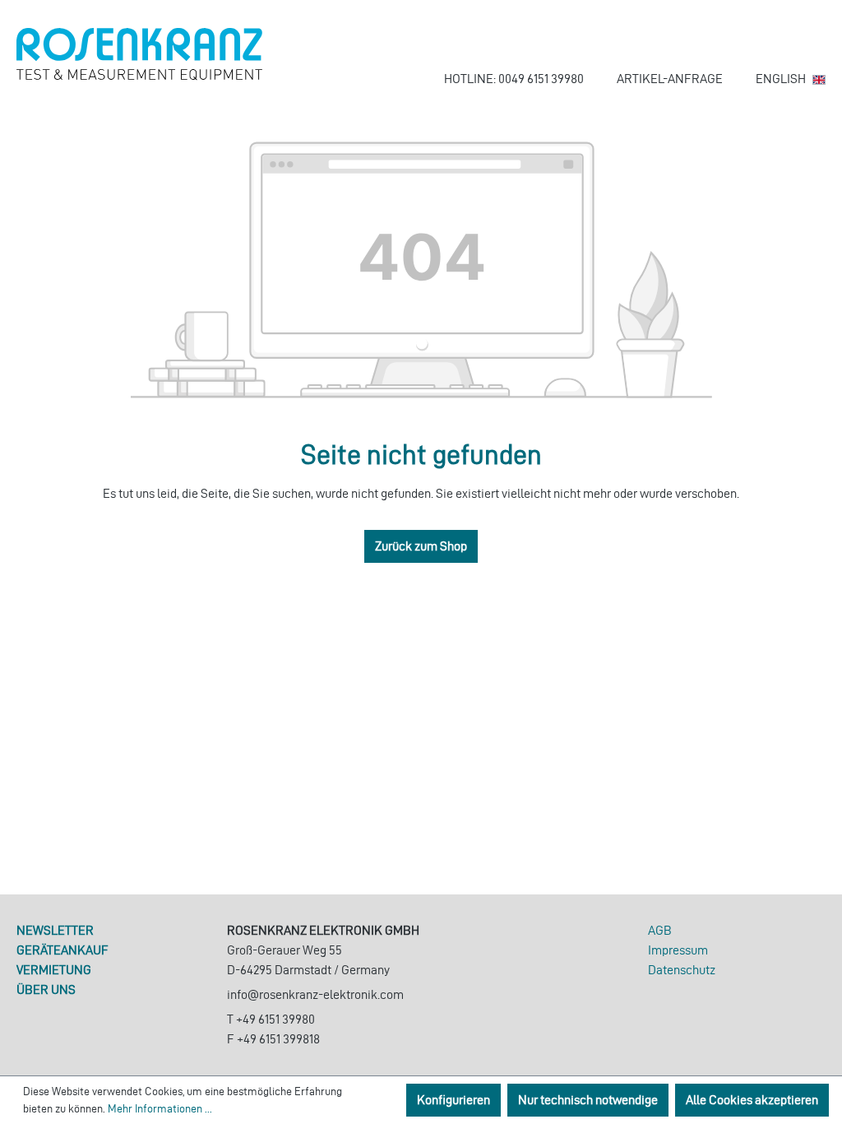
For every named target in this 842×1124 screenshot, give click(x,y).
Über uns (46, 989)
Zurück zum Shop (421, 546)
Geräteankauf (62, 950)
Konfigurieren (453, 1100)
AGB (660, 930)
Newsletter (55, 930)
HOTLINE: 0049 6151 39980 (514, 79)
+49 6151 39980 (275, 1019)
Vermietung (53, 970)
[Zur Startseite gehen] (139, 54)
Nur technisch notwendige (588, 1100)
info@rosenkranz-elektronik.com (315, 994)
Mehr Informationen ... (160, 1109)
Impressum (678, 950)
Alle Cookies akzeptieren (752, 1100)
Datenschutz (681, 970)
